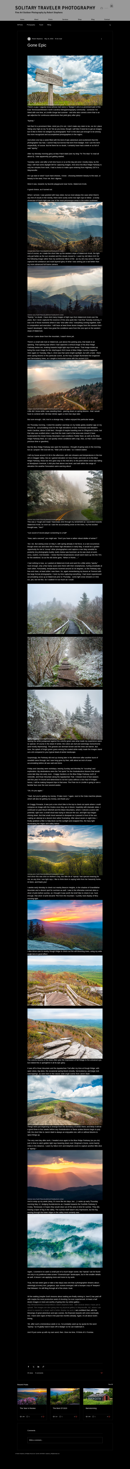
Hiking (49, 25)
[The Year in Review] (32, 1396)
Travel (41, 25)
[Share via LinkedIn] (38, 1367)
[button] (111, 5)
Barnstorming (91, 1408)
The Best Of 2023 (60, 1408)
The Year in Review (28, 1408)
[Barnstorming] (98, 1396)
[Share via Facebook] (28, 1367)
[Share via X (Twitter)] (33, 1367)
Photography (31, 25)
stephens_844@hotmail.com (53, 1453)
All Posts (20, 25)
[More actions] (101, 39)
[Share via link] (43, 1367)
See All (110, 1384)
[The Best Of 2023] (65, 1396)
